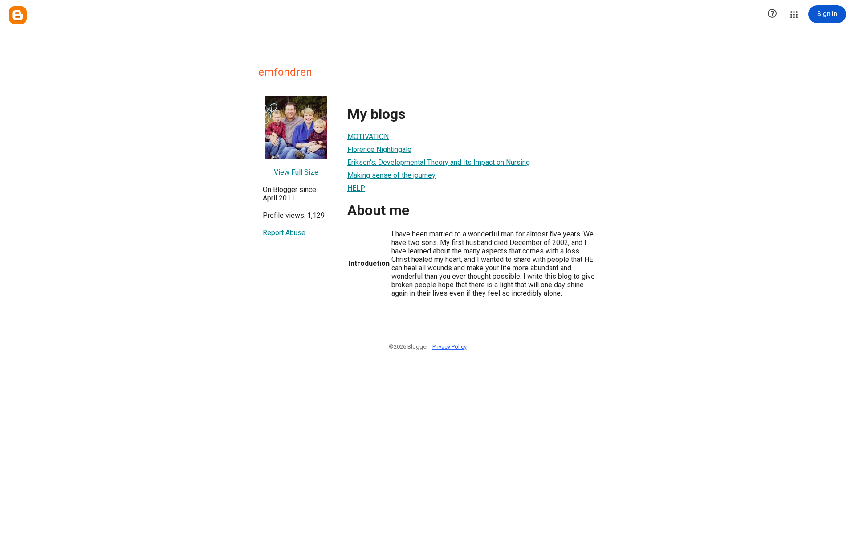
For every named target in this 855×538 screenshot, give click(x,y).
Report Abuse (284, 232)
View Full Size (296, 172)
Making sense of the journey (391, 175)
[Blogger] (18, 15)
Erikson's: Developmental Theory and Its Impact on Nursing (438, 162)
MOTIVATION (368, 136)
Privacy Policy (449, 346)
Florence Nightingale (379, 149)
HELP (356, 188)
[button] (772, 14)
